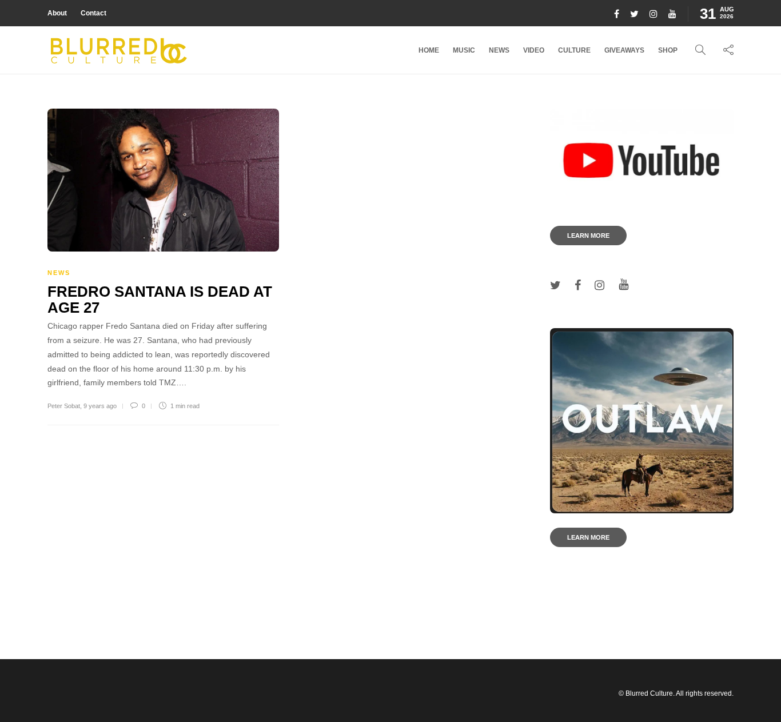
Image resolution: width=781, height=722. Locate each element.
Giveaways (624, 50)
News (499, 50)
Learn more (588, 235)
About (57, 13)
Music (464, 50)
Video (533, 50)
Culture (574, 50)
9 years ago (100, 405)
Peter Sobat (63, 405)
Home (429, 50)
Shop (668, 50)
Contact (93, 13)
